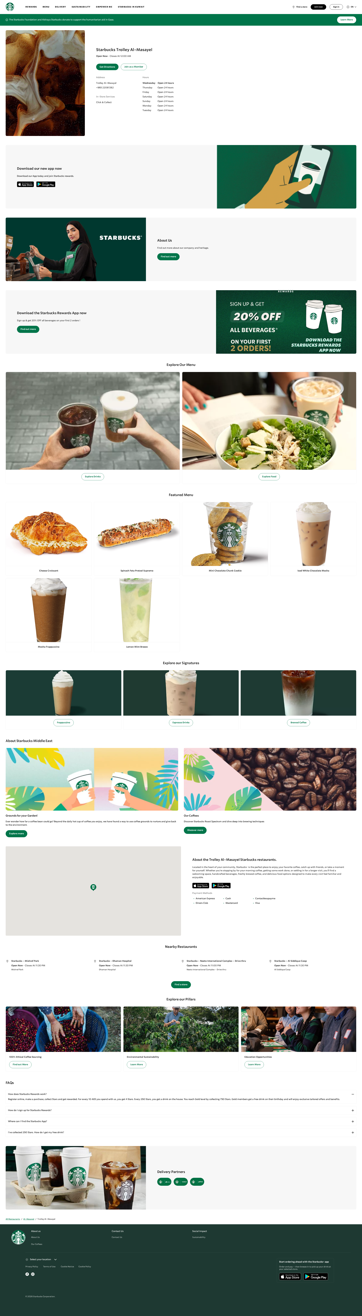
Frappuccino (63, 723)
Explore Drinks (93, 477)
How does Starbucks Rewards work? (27, 1094)
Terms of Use (49, 1267)
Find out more (168, 257)
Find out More (20, 1065)
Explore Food (269, 477)
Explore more (16, 834)
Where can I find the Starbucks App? (27, 1121)
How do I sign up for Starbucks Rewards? (29, 1110)
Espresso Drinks (181, 723)
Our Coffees (36, 1244)
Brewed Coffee (298, 723)
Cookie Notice (67, 1267)
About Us (35, 1237)
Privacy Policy (31, 1267)
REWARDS (31, 7)
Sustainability (198, 1237)
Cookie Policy (84, 1267)
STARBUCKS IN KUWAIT (131, 7)
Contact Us (117, 1237)
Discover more (195, 830)
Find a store (181, 985)
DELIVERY (60, 7)
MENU (46, 7)
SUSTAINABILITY (81, 7)
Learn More (347, 20)
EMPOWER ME (104, 7)
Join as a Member (133, 67)
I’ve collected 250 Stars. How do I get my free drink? (36, 1132)
